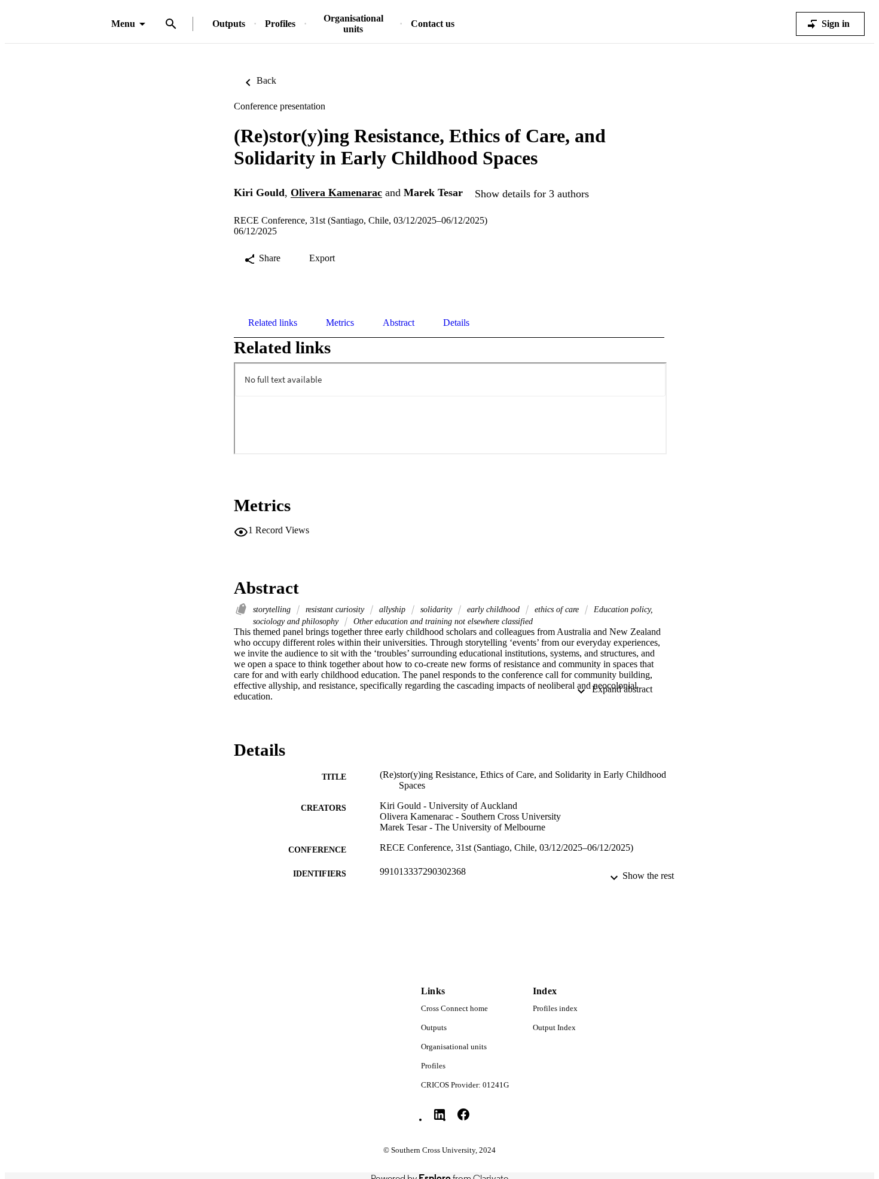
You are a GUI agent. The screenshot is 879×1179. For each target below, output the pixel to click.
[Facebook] (463, 1114)
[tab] (273, 323)
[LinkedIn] (439, 1114)
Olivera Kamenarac (336, 193)
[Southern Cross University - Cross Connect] (58, 24)
